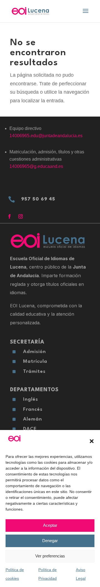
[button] (91, 441)
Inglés (30, 399)
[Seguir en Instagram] (20, 216)
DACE (30, 429)
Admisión (34, 351)
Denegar (50, 540)
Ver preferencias (50, 556)
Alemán (32, 419)
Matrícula (35, 361)
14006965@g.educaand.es (36, 166)
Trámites (34, 371)
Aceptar (50, 525)
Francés (32, 409)
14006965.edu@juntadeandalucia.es (45, 135)
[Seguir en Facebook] (9, 216)
